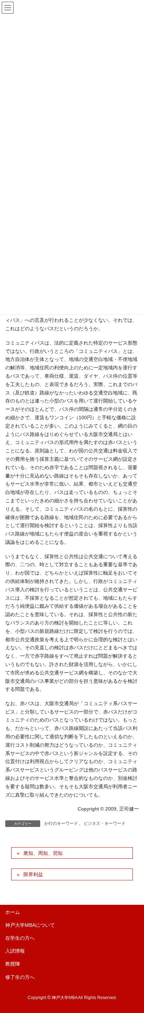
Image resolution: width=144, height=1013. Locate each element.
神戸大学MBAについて (30, 925)
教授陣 (12, 964)
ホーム (12, 912)
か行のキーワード (61, 823)
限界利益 (33, 874)
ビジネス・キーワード (104, 823)
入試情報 (15, 951)
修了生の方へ (20, 977)
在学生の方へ (20, 938)
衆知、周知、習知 (43, 853)
